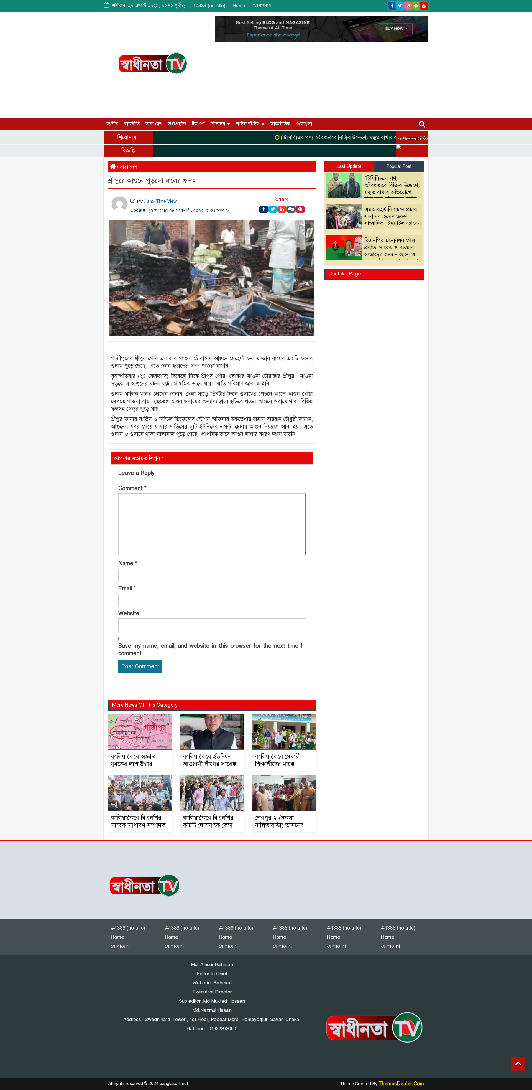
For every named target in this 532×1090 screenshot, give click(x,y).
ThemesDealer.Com (401, 1084)
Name (127, 563)
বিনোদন (218, 124)
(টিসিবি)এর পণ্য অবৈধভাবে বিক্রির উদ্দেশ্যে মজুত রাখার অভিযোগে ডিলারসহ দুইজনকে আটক (356, 137)
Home (238, 6)
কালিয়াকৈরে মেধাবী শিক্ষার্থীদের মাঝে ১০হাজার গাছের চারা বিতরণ (279, 768)
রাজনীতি (132, 124)
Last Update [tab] (349, 166)
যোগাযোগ (262, 6)
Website (128, 613)
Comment (132, 488)
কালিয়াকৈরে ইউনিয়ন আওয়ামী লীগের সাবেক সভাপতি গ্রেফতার (209, 764)
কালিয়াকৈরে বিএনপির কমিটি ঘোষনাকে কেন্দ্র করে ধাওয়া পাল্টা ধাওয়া (212, 825)
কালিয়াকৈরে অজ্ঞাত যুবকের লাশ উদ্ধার (133, 760)
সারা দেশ (153, 124)
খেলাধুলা (304, 124)
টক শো (198, 124)
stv (139, 201)
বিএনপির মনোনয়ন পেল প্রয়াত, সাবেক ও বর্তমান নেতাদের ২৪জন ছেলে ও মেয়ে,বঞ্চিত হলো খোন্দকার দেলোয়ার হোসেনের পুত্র (375, 254)
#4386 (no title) (209, 6)
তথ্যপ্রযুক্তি (177, 124)
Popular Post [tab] (399, 166)
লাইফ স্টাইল (248, 124)
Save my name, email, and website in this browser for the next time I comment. (210, 649)
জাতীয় (113, 124)
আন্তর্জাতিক (280, 124)
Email (127, 588)
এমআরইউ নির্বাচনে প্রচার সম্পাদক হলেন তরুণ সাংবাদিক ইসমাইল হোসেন (392, 216)
